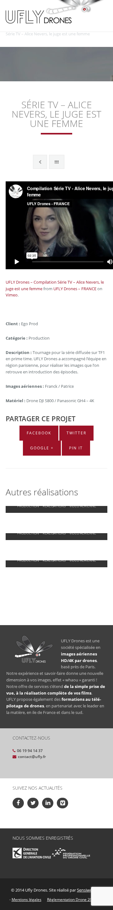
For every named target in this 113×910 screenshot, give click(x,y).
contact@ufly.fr (32, 756)
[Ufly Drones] (39, 16)
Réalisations (54, 505)
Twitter (76, 433)
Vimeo (12, 295)
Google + (42, 448)
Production (28, 505)
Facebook (39, 433)
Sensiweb (85, 890)
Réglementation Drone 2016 (71, 899)
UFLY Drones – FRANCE (74, 288)
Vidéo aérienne (82, 505)
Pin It (76, 448)
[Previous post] (40, 162)
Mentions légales (26, 899)
